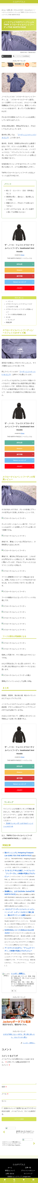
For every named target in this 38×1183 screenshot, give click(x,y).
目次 (16, 298)
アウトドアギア (18, 10)
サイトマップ (28, 1173)
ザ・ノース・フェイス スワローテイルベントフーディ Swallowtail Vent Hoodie (19, 248)
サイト (4, 1101)
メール (5, 1094)
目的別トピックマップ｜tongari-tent (19, 1176)
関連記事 (9, 322)
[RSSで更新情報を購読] (15, 990)
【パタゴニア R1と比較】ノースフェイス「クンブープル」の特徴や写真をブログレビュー (20, 873)
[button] (34, 614)
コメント (6, 1065)
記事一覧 (9, 10)
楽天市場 (19, 276)
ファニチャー (29, 10)
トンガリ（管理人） (18, 973)
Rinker (22, 255)
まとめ (8, 317)
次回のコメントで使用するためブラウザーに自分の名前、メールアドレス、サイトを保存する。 (19, 1111)
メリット (10, 301)
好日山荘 (19, 264)
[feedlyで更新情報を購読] (12, 990)
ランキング (11, 320)
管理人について (10, 1170)
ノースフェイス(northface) (22, 56)
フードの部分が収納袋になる (17, 314)
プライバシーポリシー (28, 1170)
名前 (4, 1087)
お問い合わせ (10, 1173)
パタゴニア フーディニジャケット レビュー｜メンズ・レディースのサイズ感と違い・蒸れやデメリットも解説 (20, 912)
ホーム (4, 10)
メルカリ (19, 288)
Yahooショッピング (19, 282)
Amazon (19, 270)
